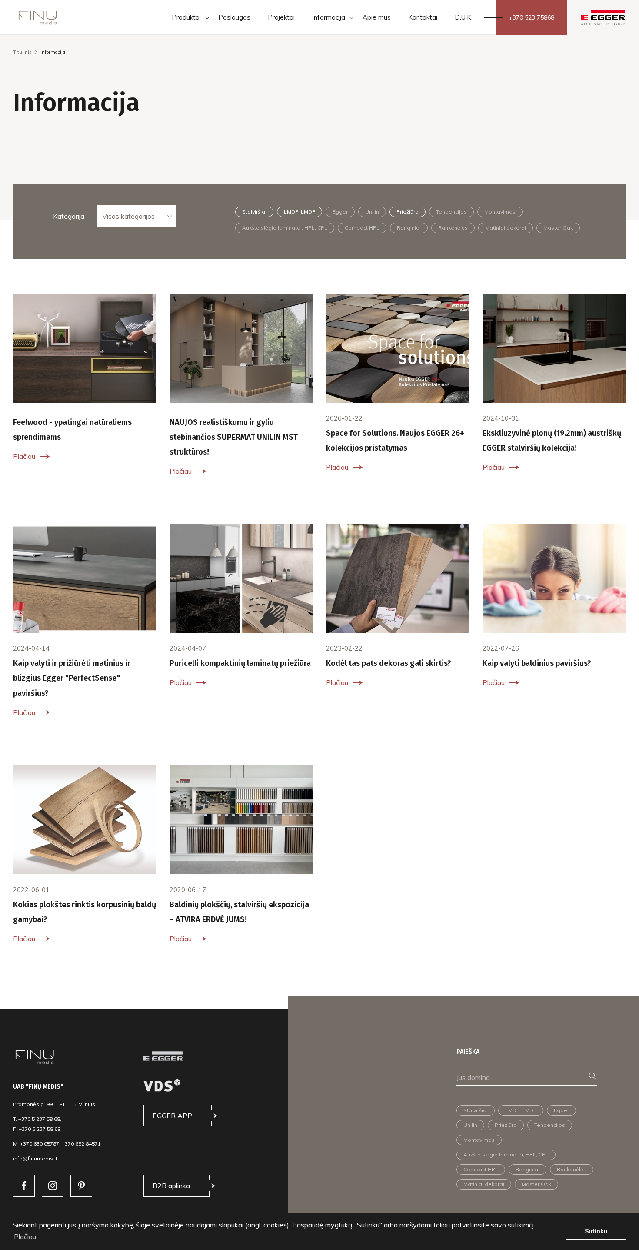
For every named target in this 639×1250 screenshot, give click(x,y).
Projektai (281, 17)
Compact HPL (362, 227)
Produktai (186, 17)
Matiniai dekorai (505, 227)
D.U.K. (464, 17)
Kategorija (68, 216)
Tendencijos (451, 211)
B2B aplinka (171, 1185)
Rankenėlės (453, 227)
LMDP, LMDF (299, 211)
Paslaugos (234, 17)
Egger (340, 211)
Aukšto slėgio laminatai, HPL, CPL (284, 227)
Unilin (372, 211)
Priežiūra (407, 211)
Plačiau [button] (25, 1236)
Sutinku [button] (596, 1231)
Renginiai (409, 227)
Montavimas (500, 211)
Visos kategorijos (128, 216)
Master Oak (558, 227)
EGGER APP (172, 1115)
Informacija (328, 17)
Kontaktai (422, 17)
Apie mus (377, 17)
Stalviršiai (254, 211)
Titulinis (22, 52)
